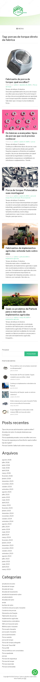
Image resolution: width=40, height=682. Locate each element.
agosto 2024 (6, 524)
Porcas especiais (25, 198)
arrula (4, 602)
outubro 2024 (7, 519)
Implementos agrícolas (12, 258)
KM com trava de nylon (10, 624)
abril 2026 (5, 470)
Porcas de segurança (9, 659)
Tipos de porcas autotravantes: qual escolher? (18, 429)
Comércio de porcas (9, 610)
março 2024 (6, 537)
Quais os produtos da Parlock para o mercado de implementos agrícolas (21, 312)
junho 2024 (6, 529)
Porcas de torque (15, 198)
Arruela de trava (7, 589)
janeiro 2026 (6, 478)
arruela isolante (7, 597)
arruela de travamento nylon (11, 594)
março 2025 (6, 505)
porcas (33, 142)
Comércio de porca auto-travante (13, 608)
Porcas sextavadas (8, 667)
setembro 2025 (7, 489)
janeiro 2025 (6, 511)
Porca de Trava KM (8, 645)
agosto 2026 (6, 460)
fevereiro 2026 (7, 476)
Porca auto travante (9, 629)
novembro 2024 (7, 516)
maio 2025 (6, 500)
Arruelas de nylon (8, 600)
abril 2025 (5, 503)
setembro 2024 (7, 521)
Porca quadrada (7, 653)
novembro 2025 (7, 484)
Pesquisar (5, 350)
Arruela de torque (8, 586)
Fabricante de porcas (9, 616)
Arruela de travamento (10, 592)
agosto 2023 (6, 556)
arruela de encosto (8, 584)
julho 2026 (5, 462)
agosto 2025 (6, 492)
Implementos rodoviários (11, 621)
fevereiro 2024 (7, 540)
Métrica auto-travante (10, 627)
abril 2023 (5, 567)
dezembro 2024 (7, 513)
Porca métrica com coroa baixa (12, 651)
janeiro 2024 (6, 543)
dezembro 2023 (7, 545)
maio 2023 (6, 564)
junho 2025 (6, 497)
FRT (25, 678)
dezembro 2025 (7, 481)
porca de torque (7, 640)
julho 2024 (5, 527)
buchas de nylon (7, 605)
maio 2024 (6, 532)
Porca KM (5, 648)
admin (16, 85)
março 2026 (6, 473)
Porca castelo (7, 637)
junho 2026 (6, 465)
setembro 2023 (7, 553)
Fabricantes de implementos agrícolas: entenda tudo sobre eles (22, 251)
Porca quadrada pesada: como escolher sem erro (19, 437)
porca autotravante (8, 635)
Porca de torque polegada (11, 642)
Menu (21, 29)
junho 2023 (6, 561)
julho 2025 (5, 494)
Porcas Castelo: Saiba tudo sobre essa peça (17, 445)
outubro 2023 (7, 551)
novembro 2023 (7, 548)
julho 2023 (5, 559)
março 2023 (6, 569)
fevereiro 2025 (7, 508)
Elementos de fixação (9, 613)
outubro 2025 (7, 487)
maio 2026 (6, 468)
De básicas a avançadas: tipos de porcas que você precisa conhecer (21, 136)
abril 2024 (5, 535)
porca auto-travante (9, 632)
